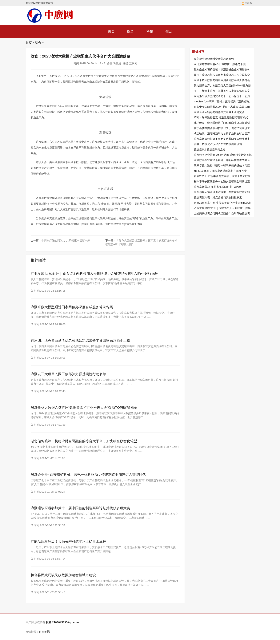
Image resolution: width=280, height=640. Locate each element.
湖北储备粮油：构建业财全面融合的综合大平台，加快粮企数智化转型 (84, 441)
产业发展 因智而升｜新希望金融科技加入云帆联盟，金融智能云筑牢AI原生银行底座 (94, 273)
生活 (169, 31)
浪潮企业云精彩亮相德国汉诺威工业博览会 (219, 112)
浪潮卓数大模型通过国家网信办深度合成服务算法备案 (72, 307)
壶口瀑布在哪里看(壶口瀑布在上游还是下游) (220, 64)
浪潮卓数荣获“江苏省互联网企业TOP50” (218, 186)
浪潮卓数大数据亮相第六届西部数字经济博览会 (222, 80)
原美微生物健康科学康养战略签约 (214, 58)
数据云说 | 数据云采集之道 (210, 149)
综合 (130, 31)
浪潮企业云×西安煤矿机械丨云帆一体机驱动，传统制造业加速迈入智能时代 (88, 474)
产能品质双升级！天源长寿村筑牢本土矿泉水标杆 (68, 541)
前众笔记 (44, 631)
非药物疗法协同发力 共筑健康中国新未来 (65, 240)
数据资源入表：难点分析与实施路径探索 (218, 197)
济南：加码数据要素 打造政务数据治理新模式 (221, 117)
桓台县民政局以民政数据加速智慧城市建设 (63, 575)
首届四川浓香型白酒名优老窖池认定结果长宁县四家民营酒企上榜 (80, 340)
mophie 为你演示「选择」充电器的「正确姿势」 (223, 101)
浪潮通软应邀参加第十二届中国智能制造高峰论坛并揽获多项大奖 (80, 508)
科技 (149, 31)
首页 (111, 31)
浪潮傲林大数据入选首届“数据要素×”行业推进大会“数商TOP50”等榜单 (84, 407)
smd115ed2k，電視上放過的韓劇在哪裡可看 (220, 170)
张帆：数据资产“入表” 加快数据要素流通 (218, 144)
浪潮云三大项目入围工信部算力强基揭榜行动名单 (68, 374)
